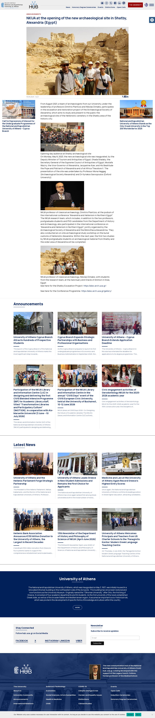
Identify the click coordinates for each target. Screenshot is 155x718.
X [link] (35, 640)
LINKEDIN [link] (64, 640)
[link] (152, 20)
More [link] (138, 714)
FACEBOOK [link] (22, 640)
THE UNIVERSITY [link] (135, 5)
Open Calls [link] (121, 7)
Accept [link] (130, 714)
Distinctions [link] (110, 7)
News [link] (68, 7)
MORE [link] (77, 607)
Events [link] (100, 7)
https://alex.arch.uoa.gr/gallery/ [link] (96, 291)
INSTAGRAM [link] (52, 640)
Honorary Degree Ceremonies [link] (84, 7)
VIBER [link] (79, 640)
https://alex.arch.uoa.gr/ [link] (95, 285)
